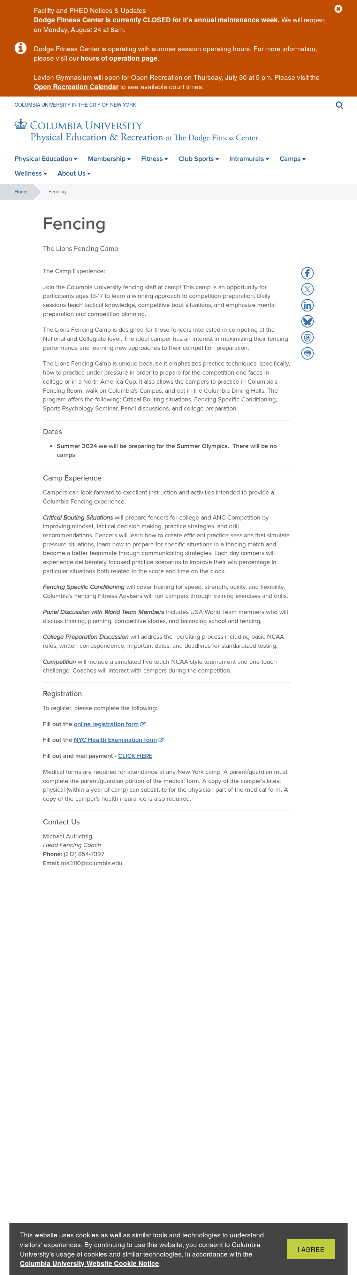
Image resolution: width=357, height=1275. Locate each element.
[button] (338, 9)
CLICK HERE (135, 755)
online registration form (106, 724)
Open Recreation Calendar (76, 86)
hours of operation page (119, 58)
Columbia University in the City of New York (75, 104)
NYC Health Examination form (115, 739)
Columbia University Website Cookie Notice (89, 1263)
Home (21, 191)
